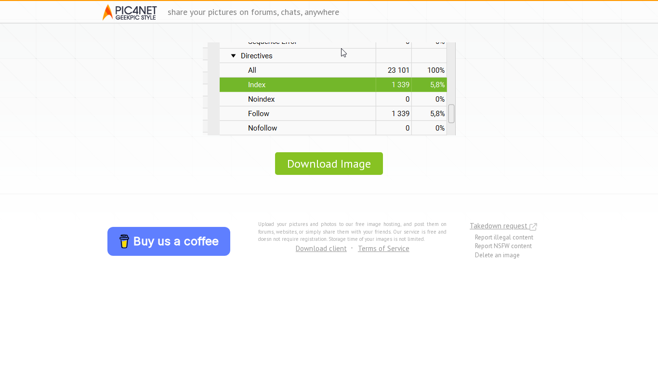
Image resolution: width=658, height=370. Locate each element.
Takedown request (499, 225)
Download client (321, 248)
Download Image (329, 163)
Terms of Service (383, 248)
